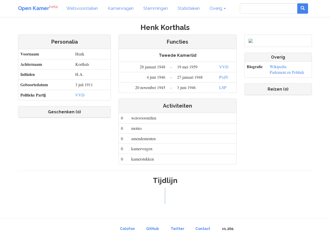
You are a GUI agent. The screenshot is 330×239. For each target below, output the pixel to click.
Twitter (177, 229)
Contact (202, 229)
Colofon (127, 229)
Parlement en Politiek (287, 72)
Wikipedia (278, 66)
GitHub (152, 229)
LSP (222, 87)
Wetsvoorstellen (82, 8)
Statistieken (189, 8)
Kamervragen (121, 8)
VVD (80, 95)
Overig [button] (216, 8)
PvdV (224, 77)
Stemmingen (155, 8)
